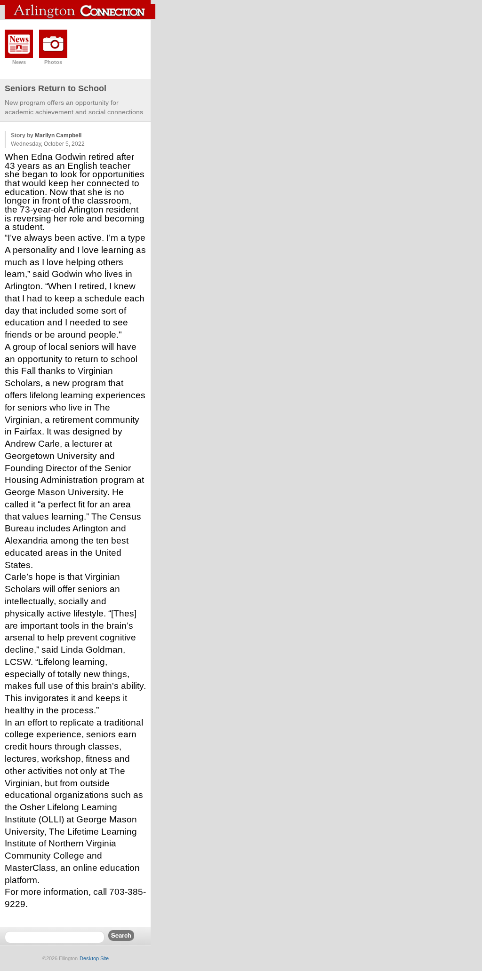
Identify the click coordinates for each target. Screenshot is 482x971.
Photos (53, 62)
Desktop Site (94, 958)
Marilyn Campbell (58, 135)
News (19, 62)
